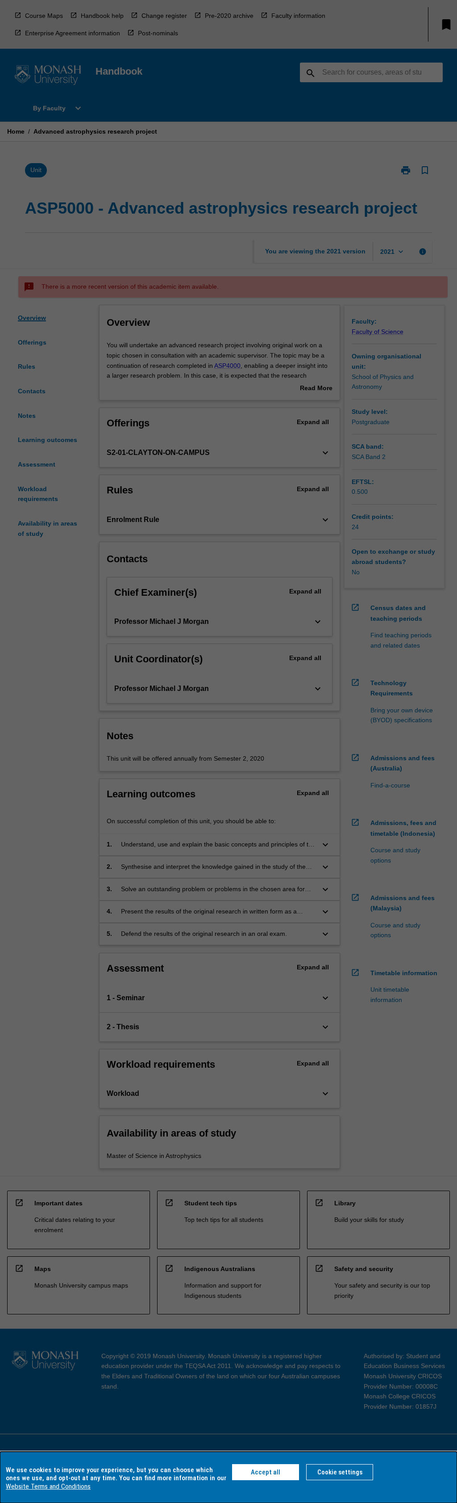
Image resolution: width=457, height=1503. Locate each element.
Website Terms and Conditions (48, 1486)
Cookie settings (339, 1472)
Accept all (265, 1472)
